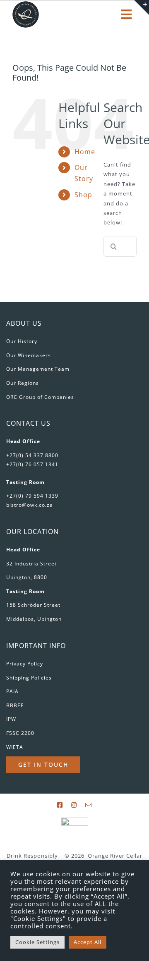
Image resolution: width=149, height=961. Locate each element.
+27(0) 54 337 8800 (32, 455)
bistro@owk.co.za (29, 504)
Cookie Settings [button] (37, 942)
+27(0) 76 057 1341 (32, 464)
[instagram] (74, 805)
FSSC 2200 (20, 733)
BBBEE (15, 705)
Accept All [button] (87, 942)
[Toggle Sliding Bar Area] (141, 7)
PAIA (12, 691)
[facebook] (60, 805)
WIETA (14, 747)
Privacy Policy (24, 663)
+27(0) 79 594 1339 (32, 495)
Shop (83, 194)
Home (84, 151)
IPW (11, 719)
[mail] (88, 805)
